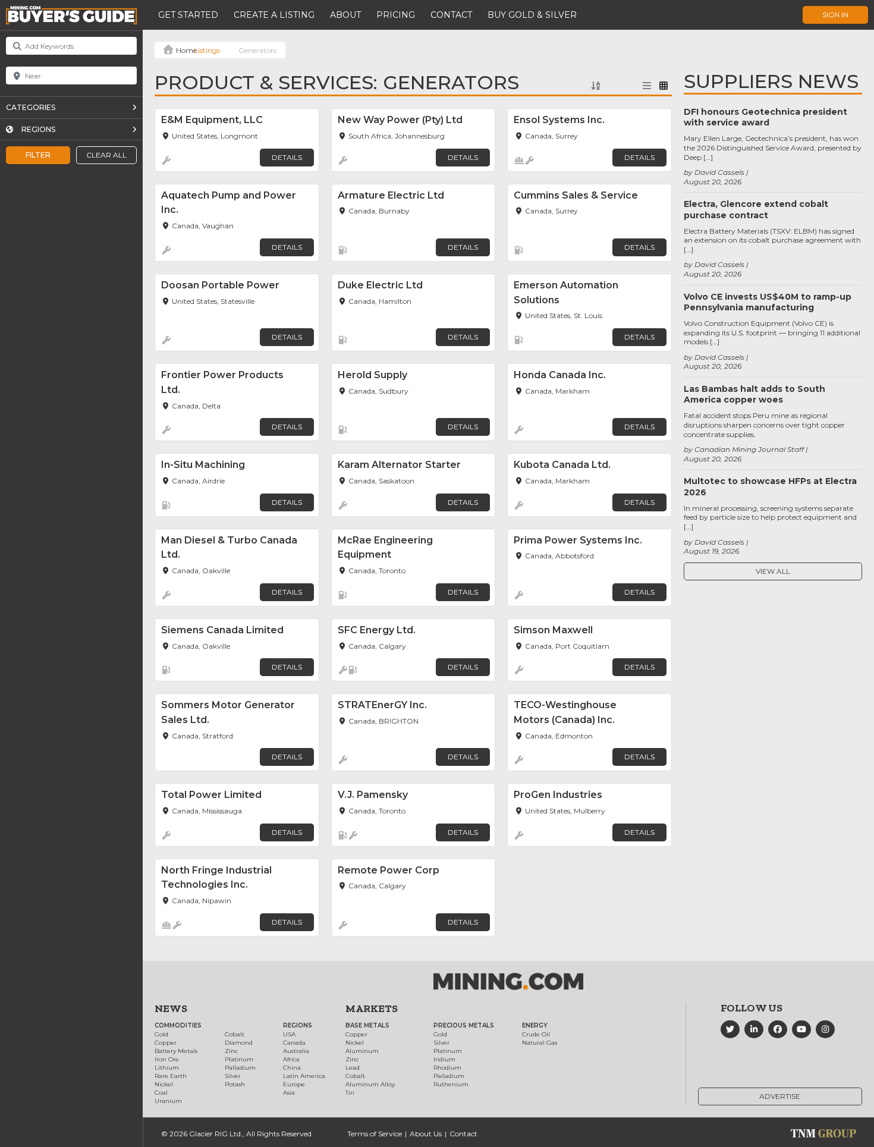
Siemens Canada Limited (222, 630)
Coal (161, 1092)
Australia (296, 1051)
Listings (207, 50)
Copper (166, 1043)
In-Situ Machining (203, 464)
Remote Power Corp (388, 870)
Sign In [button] (835, 14)
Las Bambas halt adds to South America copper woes (754, 394)
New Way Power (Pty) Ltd (400, 119)
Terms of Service (374, 1133)
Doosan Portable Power (220, 285)
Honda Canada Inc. (560, 375)
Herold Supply (372, 375)
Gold (161, 1034)
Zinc (231, 1051)
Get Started (188, 15)
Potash (235, 1084)
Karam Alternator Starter (399, 464)
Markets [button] (371, 1008)
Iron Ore (167, 1059)
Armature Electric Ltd (391, 195)
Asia (289, 1092)
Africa (291, 1059)
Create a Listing (274, 15)
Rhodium (447, 1067)
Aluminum (362, 1051)
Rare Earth (171, 1076)
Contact (451, 15)
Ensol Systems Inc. (559, 119)
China (292, 1067)
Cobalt (234, 1034)
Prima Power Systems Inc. (578, 540)
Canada (294, 1043)
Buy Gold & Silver (532, 15)
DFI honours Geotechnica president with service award (765, 117)
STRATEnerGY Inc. (382, 705)
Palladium (240, 1067)
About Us (426, 1133)
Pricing (395, 15)
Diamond (239, 1043)
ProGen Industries (558, 794)
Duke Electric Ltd (380, 285)
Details (287, 157)
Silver (233, 1076)
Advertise (779, 1096)
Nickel (164, 1084)
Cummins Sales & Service (576, 195)
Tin (349, 1092)
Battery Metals (176, 1051)
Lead (352, 1067)
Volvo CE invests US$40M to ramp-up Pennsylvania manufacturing (767, 302)
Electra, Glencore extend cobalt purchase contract (756, 209)
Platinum (239, 1059)
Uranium (168, 1101)
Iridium (444, 1059)
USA (289, 1034)
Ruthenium (451, 1084)
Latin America (304, 1076)
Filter (38, 154)
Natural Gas (539, 1043)
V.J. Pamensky (373, 794)
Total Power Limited (211, 794)
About (345, 15)
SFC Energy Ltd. (377, 630)
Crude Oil (536, 1034)
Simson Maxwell (553, 630)
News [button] (171, 1008)
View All (773, 571)
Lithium (167, 1067)
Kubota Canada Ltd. (562, 464)
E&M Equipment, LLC (212, 119)
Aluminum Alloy (370, 1084)
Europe (294, 1084)
